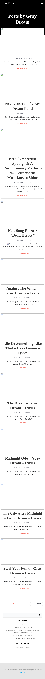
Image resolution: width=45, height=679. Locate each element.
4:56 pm (29, 240)
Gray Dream (19, 58)
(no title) (22, 624)
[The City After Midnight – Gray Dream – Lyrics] (22, 496)
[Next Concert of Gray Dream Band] (22, 87)
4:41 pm (29, 182)
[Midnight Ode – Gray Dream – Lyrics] (22, 441)
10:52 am (29, 298)
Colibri (22, 672)
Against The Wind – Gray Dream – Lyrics (22, 638)
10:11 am (29, 523)
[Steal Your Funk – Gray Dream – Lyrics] (22, 551)
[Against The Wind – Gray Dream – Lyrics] (22, 271)
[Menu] (41, 3)
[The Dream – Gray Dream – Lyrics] (22, 386)
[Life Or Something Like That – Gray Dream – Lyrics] (22, 326)
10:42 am (29, 413)
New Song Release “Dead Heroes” (22, 635)
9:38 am (29, 578)
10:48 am (29, 358)
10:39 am (29, 468)
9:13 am (29, 113)
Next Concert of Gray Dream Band (22, 627)
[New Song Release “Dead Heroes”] (22, 213)
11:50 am (29, 58)
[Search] (39, 615)
